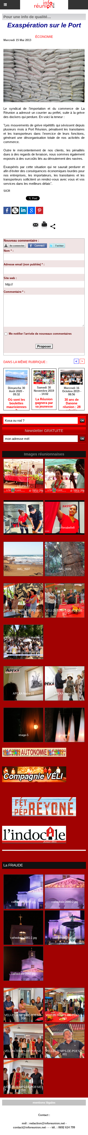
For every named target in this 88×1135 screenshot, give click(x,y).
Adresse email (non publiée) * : (24, 264)
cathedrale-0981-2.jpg (23, 937)
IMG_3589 (64, 569)
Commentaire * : (14, 291)
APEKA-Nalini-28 (64, 693)
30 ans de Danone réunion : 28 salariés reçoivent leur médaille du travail (71, 403)
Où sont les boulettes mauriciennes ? (16, 403)
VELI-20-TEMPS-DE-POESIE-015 (65, 1017)
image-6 (65, 735)
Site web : (10, 278)
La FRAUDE (13, 865)
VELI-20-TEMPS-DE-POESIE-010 (23, 1088)
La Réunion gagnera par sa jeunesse (44, 402)
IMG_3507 (23, 569)
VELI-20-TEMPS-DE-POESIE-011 (23, 1052)
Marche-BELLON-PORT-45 (23, 652)
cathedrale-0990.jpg (65, 937)
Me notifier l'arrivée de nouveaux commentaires (40, 333)
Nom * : (8, 250)
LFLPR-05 (65, 486)
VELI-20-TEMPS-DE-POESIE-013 (23, 612)
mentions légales (44, 1102)
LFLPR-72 (23, 486)
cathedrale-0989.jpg (23, 901)
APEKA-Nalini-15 (23, 693)
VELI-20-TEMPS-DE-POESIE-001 (65, 1052)
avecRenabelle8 (65, 527)
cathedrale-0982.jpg (23, 973)
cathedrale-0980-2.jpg (64, 901)
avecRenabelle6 (23, 527)
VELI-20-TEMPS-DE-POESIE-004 (23, 1017)
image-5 (23, 735)
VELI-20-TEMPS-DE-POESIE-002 (65, 612)
